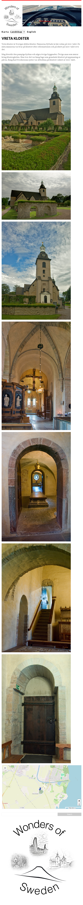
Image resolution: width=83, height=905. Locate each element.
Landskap (16, 31)
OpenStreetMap (78, 808)
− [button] (79, 804)
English (31, 31)
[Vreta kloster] (40, 789)
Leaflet (67, 808)
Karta (5, 31)
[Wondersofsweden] (41, 15)
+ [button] (79, 800)
